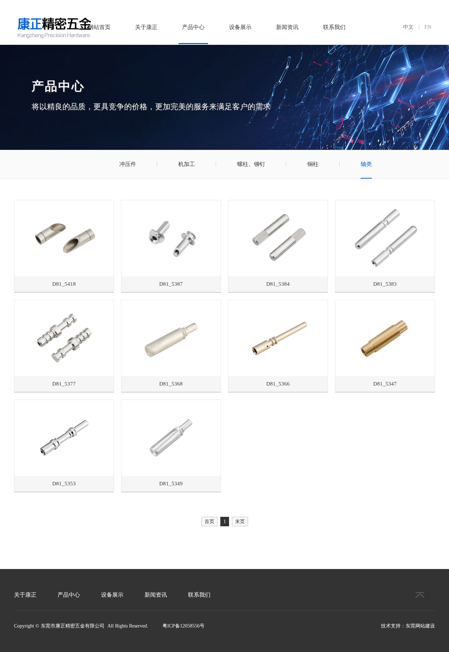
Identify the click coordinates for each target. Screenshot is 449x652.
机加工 (186, 164)
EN (427, 27)
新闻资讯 (287, 27)
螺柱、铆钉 (251, 164)
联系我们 (334, 27)
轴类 (366, 164)
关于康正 (146, 27)
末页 (240, 521)
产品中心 (193, 27)
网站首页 (99, 27)
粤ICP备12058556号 (183, 626)
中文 (408, 27)
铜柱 (313, 164)
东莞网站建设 (420, 626)
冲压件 (127, 164)
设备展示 (240, 27)
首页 (209, 521)
